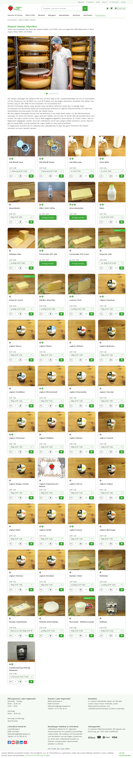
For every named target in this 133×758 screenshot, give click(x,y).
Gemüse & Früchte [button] (15, 15)
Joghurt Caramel (106, 438)
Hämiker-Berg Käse (47, 300)
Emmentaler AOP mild (48, 254)
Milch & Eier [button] (30, 15)
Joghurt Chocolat (107, 392)
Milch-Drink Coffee (47, 208)
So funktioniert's (114, 2)
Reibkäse (103, 622)
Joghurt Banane (75, 438)
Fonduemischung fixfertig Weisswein (19, 669)
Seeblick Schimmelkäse (48, 622)
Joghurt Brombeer (46, 576)
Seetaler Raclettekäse (18, 622)
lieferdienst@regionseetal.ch (59, 706)
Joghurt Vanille (45, 530)
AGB (66, 749)
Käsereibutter (14, 208)
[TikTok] (25, 742)
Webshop (62, 727)
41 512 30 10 (62, 709)
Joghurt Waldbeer (46, 438)
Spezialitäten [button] (64, 15)
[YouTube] (13, 742)
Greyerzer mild (106, 254)
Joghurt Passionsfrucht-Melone (49, 485)
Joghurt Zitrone (75, 484)
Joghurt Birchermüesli (48, 392)
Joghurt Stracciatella (77, 392)
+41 (55, 709)
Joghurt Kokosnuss (17, 438)
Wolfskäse (104, 576)
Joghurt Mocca (15, 346)
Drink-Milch (104, 162)
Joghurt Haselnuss (107, 300)
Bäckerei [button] (41, 15)
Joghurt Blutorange (107, 530)
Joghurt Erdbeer (106, 484)
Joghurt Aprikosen (107, 346)
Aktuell (98, 2)
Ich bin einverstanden (125, 754)
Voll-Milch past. (75, 162)
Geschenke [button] (87, 15)
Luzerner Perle (75, 300)
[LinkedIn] (21, 742)
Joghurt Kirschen (16, 576)
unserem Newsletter (98, 701)
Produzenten (90, 2)
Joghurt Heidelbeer (17, 392)
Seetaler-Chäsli (75, 576)
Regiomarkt (81, 2)
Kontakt (123, 2)
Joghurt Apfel (14, 530)
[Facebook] (9, 742)
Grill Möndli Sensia (46, 162)
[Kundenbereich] (107, 8)
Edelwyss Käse (15, 254)
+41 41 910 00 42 (20, 736)
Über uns (104, 2)
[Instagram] (17, 742)
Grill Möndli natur (16, 162)
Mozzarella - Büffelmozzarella (81, 622)
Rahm (102, 208)
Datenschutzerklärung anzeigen (37, 755)
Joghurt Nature (45, 346)
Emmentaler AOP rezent (79, 254)
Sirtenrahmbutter (76, 208)
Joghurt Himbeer (76, 346)
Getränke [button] (76, 15)
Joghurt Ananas (75, 530)
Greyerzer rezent (16, 300)
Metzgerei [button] (52, 15)
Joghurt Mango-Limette (19, 484)
